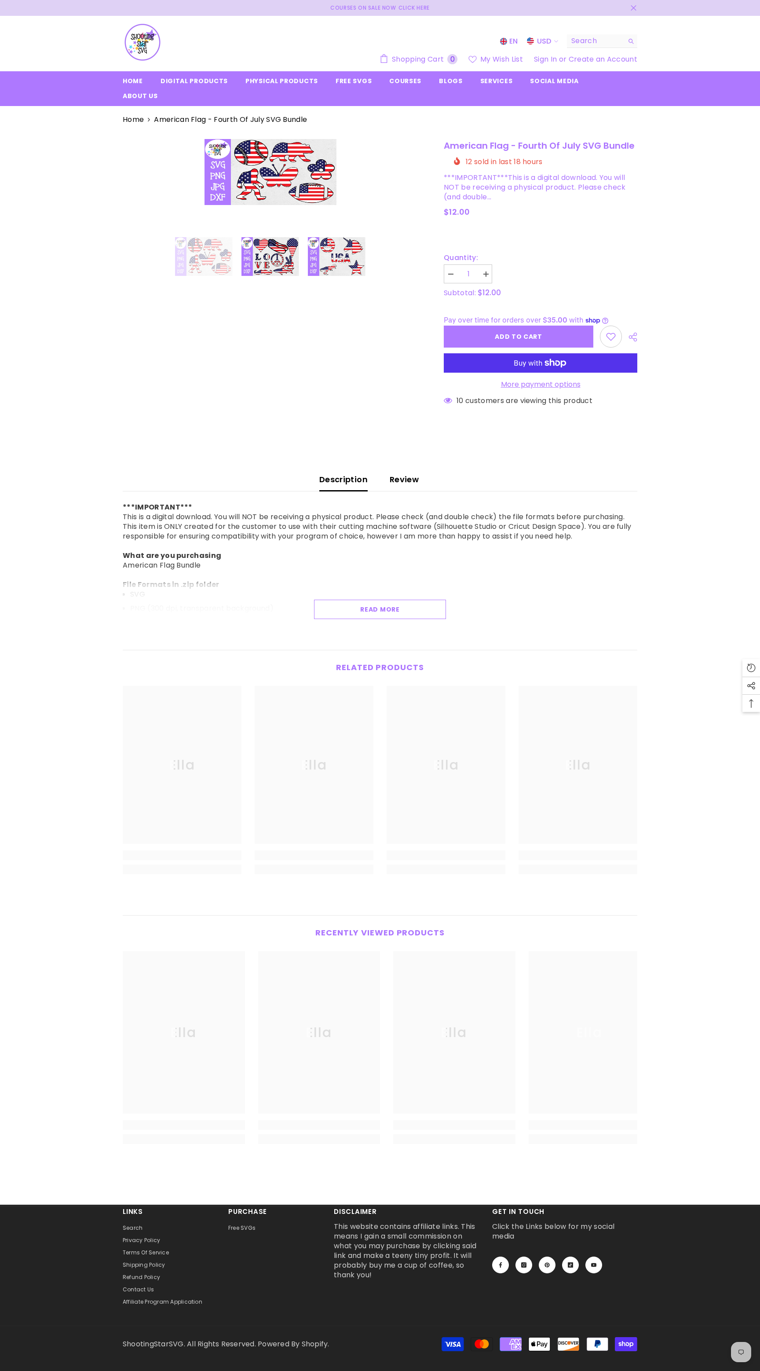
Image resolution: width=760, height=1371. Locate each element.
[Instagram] (523, 1265)
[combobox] (595, 41)
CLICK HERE (414, 7)
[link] (182, 855)
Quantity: (461, 258)
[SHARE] (629, 337)
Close (633, 8)
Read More (379, 609)
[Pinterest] (547, 1265)
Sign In (546, 59)
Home (133, 120)
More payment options (541, 384)
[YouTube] (593, 1265)
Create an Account (603, 59)
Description (343, 479)
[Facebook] (500, 1265)
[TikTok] (570, 1265)
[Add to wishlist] (611, 337)
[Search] (602, 41)
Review (404, 479)
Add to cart (518, 336)
